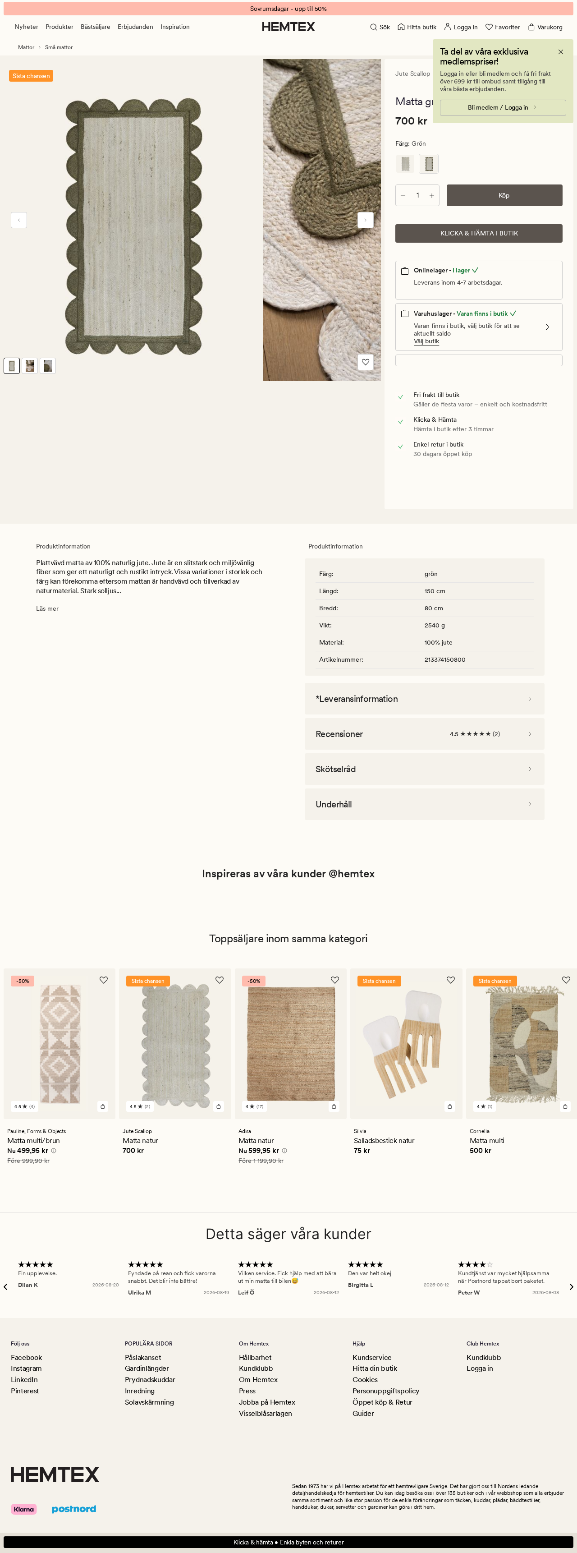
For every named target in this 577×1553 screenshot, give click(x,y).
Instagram (26, 1368)
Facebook (26, 1357)
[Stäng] (560, 51)
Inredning (140, 1391)
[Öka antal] (431, 195)
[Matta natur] (405, 164)
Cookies (365, 1379)
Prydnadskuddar (150, 1379)
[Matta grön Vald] (429, 164)
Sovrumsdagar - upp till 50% (288, 8)
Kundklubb (256, 1368)
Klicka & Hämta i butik (479, 233)
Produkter (59, 26)
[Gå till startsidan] (288, 26)
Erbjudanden (135, 26)
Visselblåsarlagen (266, 1413)
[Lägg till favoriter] (365, 362)
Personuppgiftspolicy (386, 1391)
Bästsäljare (95, 26)
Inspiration (175, 26)
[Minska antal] (403, 195)
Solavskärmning (149, 1402)
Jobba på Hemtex (267, 1402)
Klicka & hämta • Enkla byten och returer (289, 1542)
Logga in (480, 1368)
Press (247, 1391)
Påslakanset (143, 1357)
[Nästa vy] (365, 220)
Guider (363, 1413)
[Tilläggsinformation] (52, 1151)
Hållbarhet (255, 1357)
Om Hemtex (258, 1379)
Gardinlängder (147, 1368)
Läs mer (47, 608)
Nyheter (26, 26)
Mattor (26, 47)
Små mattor (59, 47)
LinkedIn (24, 1379)
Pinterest (25, 1391)
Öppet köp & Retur (382, 1402)
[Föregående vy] (19, 220)
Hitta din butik (375, 1368)
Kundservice (372, 1357)
